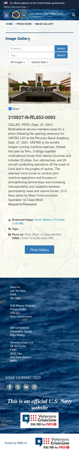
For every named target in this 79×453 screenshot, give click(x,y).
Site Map (15, 298)
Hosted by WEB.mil (16, 443)
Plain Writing (17, 335)
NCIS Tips (16, 353)
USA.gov (15, 313)
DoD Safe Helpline (20, 357)
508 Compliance (19, 327)
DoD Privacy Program (22, 305)
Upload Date (39, 62)
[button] (17, 7)
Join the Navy (18, 290)
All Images (17, 62)
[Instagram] (34, 387)
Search (61, 48)
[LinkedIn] (26, 387)
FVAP (13, 350)
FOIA (13, 294)
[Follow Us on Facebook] (9, 387)
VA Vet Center (18, 346)
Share (15, 108)
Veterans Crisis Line (21, 342)
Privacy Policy (18, 309)
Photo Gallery (39, 249)
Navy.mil (15, 287)
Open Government (21, 316)
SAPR (13, 361)
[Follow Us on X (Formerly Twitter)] (18, 387)
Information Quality (21, 331)
